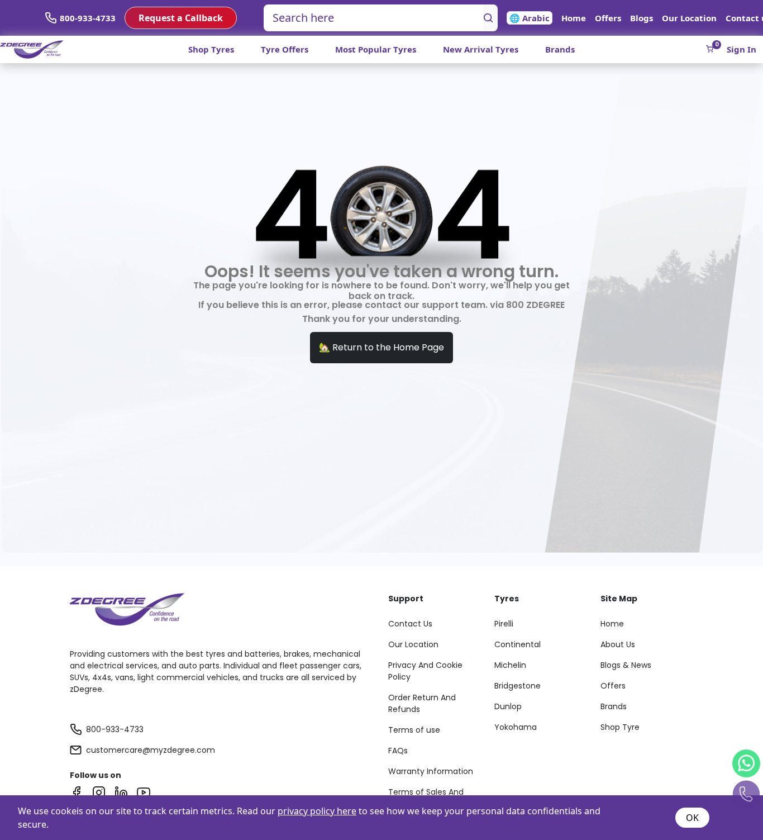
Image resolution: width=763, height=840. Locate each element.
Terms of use (414, 729)
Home (573, 17)
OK (692, 817)
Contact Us (410, 623)
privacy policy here (317, 811)
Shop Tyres (211, 49)
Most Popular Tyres (375, 49)
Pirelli (503, 623)
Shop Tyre (620, 727)
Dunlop (508, 706)
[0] (709, 49)
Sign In (741, 49)
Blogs (641, 17)
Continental (517, 644)
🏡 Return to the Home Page (381, 347)
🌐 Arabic (529, 17)
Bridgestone (517, 685)
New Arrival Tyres (480, 49)
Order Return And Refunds (422, 703)
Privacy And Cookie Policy (425, 670)
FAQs (398, 750)
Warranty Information (430, 771)
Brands (560, 49)
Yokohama (515, 727)
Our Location (689, 17)
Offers (608, 17)
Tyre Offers (284, 49)
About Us (617, 644)
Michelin (510, 665)
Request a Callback (181, 18)
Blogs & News (625, 665)
